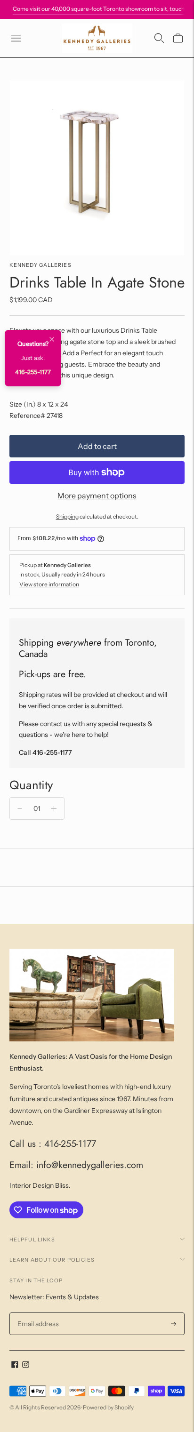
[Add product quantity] (54, 808)
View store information (49, 584)
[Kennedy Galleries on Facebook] (14, 1365)
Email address (37, 1312)
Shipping (67, 516)
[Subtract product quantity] (20, 808)
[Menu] (16, 38)
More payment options (97, 495)
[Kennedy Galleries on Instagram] (25, 1365)
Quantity (31, 785)
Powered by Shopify (108, 1407)
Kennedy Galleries (40, 265)
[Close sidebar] (51, 340)
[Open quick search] (159, 38)
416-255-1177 (33, 372)
